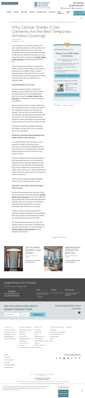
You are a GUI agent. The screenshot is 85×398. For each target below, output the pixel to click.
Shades (16, 12)
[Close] (82, 391)
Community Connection (32, 22)
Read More (40, 296)
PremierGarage (23, 341)
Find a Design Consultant (10, 332)
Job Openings (38, 347)
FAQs (51, 341)
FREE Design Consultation (67, 76)
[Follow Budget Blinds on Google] (79, 312)
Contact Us (8, 327)
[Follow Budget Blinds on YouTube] (68, 358)
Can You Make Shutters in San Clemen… (33, 250)
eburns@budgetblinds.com (12, 293)
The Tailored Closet (24, 343)
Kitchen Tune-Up (23, 336)
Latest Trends (68, 105)
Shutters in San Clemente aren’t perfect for (32, 261)
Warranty (37, 343)
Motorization (41, 12)
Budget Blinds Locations (10, 334)
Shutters (24, 12)
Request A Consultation (9, 330)
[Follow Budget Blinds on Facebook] (56, 358)
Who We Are (38, 330)
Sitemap (6, 354)
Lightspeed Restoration (25, 338)
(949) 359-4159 (77, 6)
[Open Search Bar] (81, 18)
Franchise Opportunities (10, 3)
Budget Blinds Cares (39, 336)
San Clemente (78, 3)
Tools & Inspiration (57, 327)
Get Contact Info (78, 8)
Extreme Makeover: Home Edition (57, 332)
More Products (60, 12)
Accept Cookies (63, 395)
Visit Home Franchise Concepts (27, 347)
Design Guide (53, 330)
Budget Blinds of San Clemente (19, 22)
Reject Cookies (63, 391)
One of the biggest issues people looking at (72, 261)
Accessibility (7, 362)
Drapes (32, 12)
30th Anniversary (39, 338)
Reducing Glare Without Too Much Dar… (72, 250)
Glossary (52, 338)
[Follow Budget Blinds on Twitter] (72, 358)
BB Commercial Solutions (26, 330)
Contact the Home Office (10, 338)
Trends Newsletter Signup (56, 334)
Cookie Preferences (8, 367)
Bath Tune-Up (23, 334)
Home (11, 22)
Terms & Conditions (8, 360)
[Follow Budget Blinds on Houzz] (64, 358)
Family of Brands (25, 327)
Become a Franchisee (40, 345)
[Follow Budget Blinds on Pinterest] (75, 358)
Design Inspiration (54, 336)
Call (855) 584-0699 (8, 336)
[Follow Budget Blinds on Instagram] (60, 358)
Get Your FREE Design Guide (67, 95)
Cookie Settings (63, 387)
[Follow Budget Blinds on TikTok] (79, 358)
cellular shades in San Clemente (23, 229)
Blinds (9, 12)
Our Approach (38, 332)
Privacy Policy (7, 357)
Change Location (22, 286)
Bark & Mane (22, 332)
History (36, 334)
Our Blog (68, 327)
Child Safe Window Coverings (42, 341)
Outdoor (52, 12)
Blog (39, 22)
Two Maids (22, 345)
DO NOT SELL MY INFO (9, 365)
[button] (65, 8)
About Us (68, 12)
